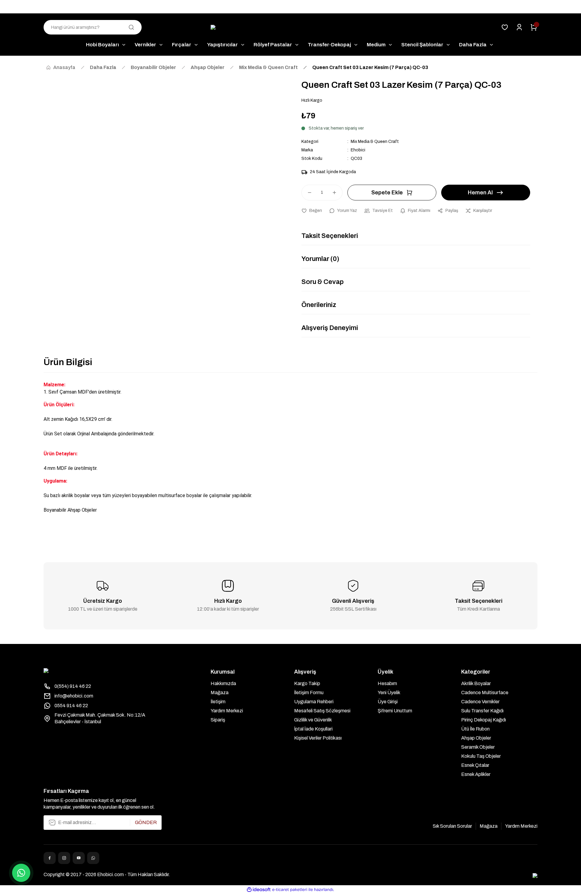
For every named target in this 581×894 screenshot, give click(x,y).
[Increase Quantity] (337, 192)
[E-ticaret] (289, 889)
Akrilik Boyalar (476, 683)
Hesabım (387, 683)
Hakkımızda (223, 683)
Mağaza (219, 692)
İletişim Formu (308, 692)
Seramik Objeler (478, 747)
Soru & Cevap (322, 281)
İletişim (218, 701)
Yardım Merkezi (227, 710)
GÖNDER (146, 822)
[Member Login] (519, 27)
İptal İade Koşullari (313, 728)
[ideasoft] (259, 889)
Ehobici (358, 150)
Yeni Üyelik (389, 692)
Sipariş (218, 719)
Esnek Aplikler (476, 774)
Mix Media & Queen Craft (375, 141)
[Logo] (291, 27)
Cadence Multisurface (484, 692)
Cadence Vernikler (480, 701)
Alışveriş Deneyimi (329, 328)
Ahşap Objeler (476, 738)
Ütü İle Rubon (475, 728)
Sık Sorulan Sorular (452, 826)
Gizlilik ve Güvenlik (313, 719)
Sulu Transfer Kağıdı (482, 710)
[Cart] (533, 27)
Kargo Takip (307, 683)
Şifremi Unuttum (395, 710)
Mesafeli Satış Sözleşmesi (322, 710)
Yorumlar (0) (320, 258)
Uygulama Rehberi (313, 701)
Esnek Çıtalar (475, 765)
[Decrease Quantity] (306, 192)
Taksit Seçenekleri (329, 235)
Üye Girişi (388, 701)
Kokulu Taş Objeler (481, 756)
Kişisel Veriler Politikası (318, 738)
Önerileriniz (318, 304)
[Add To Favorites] (311, 211)
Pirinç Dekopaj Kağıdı (483, 719)
